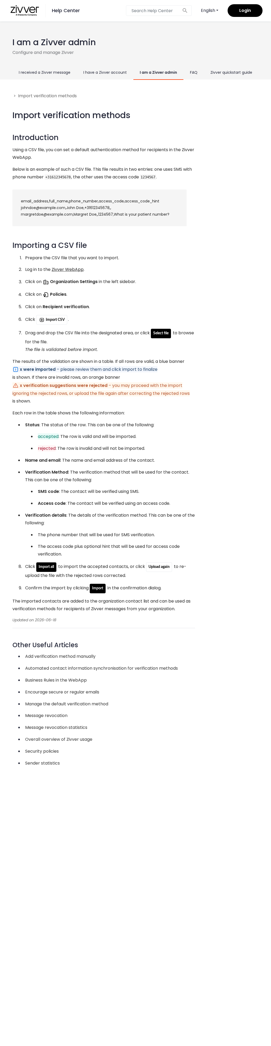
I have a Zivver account (105, 72)
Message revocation (46, 715)
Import (97, 588)
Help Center (66, 10)
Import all (46, 567)
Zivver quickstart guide (231, 72)
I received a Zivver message (44, 72)
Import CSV (55, 320)
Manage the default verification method (66, 704)
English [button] (208, 10)
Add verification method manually (60, 656)
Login (245, 10)
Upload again (159, 567)
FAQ (193, 72)
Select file (161, 333)
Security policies (42, 751)
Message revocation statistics (56, 727)
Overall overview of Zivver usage (58, 739)
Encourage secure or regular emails (62, 692)
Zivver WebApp (68, 269)
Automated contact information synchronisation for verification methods (101, 668)
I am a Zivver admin (158, 72)
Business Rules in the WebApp (56, 680)
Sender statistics (42, 763)
